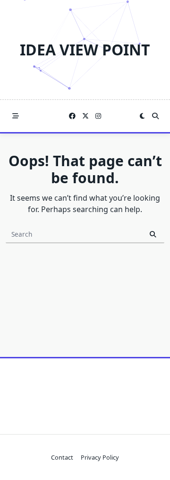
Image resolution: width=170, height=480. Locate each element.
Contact (62, 457)
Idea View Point (85, 49)
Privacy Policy (100, 457)
